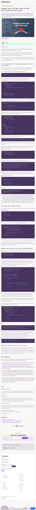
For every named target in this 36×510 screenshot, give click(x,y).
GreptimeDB (25, 49)
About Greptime (22, 484)
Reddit (7, 46)
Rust (3, 38)
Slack (14, 374)
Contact (21, 488)
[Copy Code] (33, 74)
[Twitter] (9, 448)
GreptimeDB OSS (5, 476)
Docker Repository (22, 480)
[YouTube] (6, 448)
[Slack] (11, 448)
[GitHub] (4, 448)
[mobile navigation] (33, 2)
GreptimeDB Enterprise (6, 477)
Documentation (22, 476)
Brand (20, 487)
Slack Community (5, 488)
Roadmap (4, 486)
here (8, 71)
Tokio (9, 57)
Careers (21, 486)
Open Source (4, 484)
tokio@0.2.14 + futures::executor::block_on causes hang (11, 422)
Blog (20, 477)
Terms (21, 491)
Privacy (21, 490)
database (6, 38)
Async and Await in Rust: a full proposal (8, 419)
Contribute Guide (5, 487)
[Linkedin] (13, 448)
